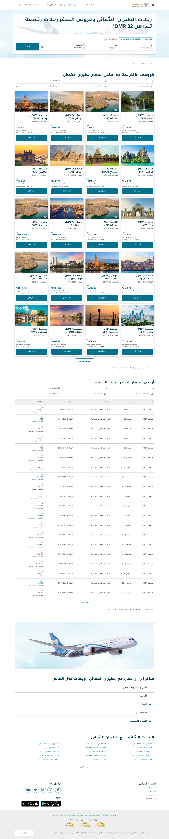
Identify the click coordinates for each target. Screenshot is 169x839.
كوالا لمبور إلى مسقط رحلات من (48, 760)
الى (116, 45)
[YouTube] (28, 790)
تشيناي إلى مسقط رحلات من (95, 752)
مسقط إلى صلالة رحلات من (96, 744)
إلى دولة (113, 815)
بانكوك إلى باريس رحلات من (142, 760)
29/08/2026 (78, 48)
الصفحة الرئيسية (148, 63)
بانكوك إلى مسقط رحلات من (142, 748)
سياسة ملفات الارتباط (86, 833)
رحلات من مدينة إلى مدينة (93, 815)
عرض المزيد (85, 767)
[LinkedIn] (43, 790)
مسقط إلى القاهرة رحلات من (96, 756)
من (151, 45)
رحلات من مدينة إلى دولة (76, 815)
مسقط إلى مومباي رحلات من (49, 752)
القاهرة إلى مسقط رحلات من (142, 752)
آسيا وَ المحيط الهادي (135, 687)
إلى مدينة (106, 815)
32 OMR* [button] (123, 27)
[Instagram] (50, 790)
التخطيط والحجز (88, 5)
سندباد (36, 5)
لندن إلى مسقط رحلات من (50, 756)
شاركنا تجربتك (151, 791)
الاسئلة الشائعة (150, 788)
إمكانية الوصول (150, 799)
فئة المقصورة (55, 81)
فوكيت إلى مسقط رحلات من (96, 748)
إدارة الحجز (58, 5)
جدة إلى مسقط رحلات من (50, 748)
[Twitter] (35, 790)
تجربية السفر (47, 5)
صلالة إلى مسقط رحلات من (142, 744)
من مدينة (63, 815)
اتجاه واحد (148, 39)
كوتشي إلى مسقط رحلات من (49, 744)
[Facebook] (58, 790)
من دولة (55, 815)
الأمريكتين (141, 713)
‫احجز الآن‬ (137, 138)
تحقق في (76, 5)
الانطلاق (79, 45)
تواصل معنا (151, 795)
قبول (24, 833)
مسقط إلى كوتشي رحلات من (95, 760)
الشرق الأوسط (138, 721)
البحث (27, 47)
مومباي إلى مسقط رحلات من (142, 756)
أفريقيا (143, 696)
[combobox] (136, 48)
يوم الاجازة (67, 5)
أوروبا (144, 704)
